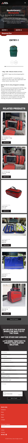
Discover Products (5, 424)
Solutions (3, 409)
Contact (3, 419)
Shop (2, 412)
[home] (4, 2)
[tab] (7, 30)
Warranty (3, 432)
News (2, 417)
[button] (25, 3)
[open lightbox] (13, 51)
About (2, 414)
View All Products (14, 319)
